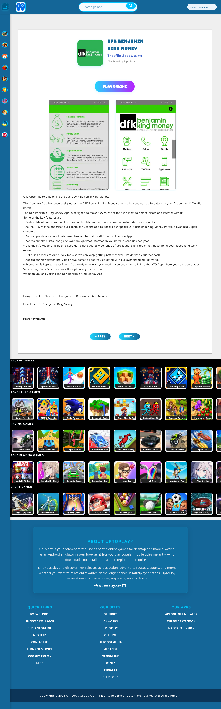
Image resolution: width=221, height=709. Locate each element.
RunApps (110, 670)
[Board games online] (5, 56)
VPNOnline (110, 656)
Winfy (110, 663)
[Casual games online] (5, 67)
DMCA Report (40, 614)
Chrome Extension (181, 621)
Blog (40, 663)
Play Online (115, 86)
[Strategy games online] (5, 112)
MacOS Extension (181, 628)
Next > (129, 336)
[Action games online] (5, 33)
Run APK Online (40, 628)
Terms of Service (39, 649)
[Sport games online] (5, 101)
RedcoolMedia (110, 642)
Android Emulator (39, 621)
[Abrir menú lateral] (5, 6)
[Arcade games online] (5, 45)
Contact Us (39, 642)
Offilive (110, 635)
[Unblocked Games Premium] (5, 134)
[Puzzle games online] (5, 78)
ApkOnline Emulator (181, 614)
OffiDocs (110, 614)
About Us (40, 635)
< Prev (100, 336)
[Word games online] (5, 123)
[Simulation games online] (5, 89)
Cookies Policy (39, 656)
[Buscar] (131, 6)
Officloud (110, 677)
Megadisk (110, 649)
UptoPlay (110, 628)
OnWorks (110, 621)
